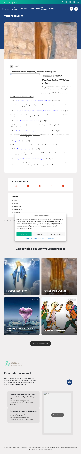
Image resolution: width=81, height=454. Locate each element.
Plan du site (45, 447)
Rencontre (17, 206)
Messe (16, 200)
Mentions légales (55, 447)
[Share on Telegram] (28, 186)
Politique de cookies (31, 238)
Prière (16, 203)
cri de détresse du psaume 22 (29, 135)
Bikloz (50, 449)
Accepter (24, 234)
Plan (12, 399)
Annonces (77, 9)
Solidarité (17, 212)
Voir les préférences (56, 234)
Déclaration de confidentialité (46, 238)
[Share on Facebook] (40, 186)
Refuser (40, 234)
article (16, 66)
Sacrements (18, 209)
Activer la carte (57, 415)
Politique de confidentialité (69, 447)
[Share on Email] (63, 186)
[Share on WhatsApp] (16, 186)
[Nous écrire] (69, 382)
